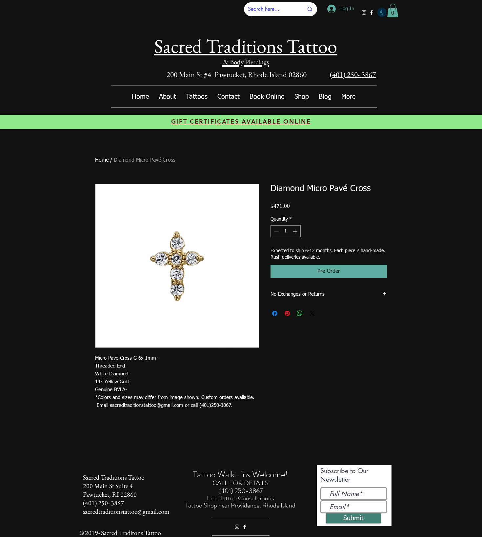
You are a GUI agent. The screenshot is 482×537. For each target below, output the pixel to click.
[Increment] (295, 231)
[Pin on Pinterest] (287, 313)
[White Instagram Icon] (364, 12)
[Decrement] (275, 231)
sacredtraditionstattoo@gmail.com (126, 511)
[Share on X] (312, 313)
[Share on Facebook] (275, 313)
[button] (392, 10)
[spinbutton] (285, 231)
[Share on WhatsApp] (300, 313)
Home (102, 160)
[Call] (382, 12)
